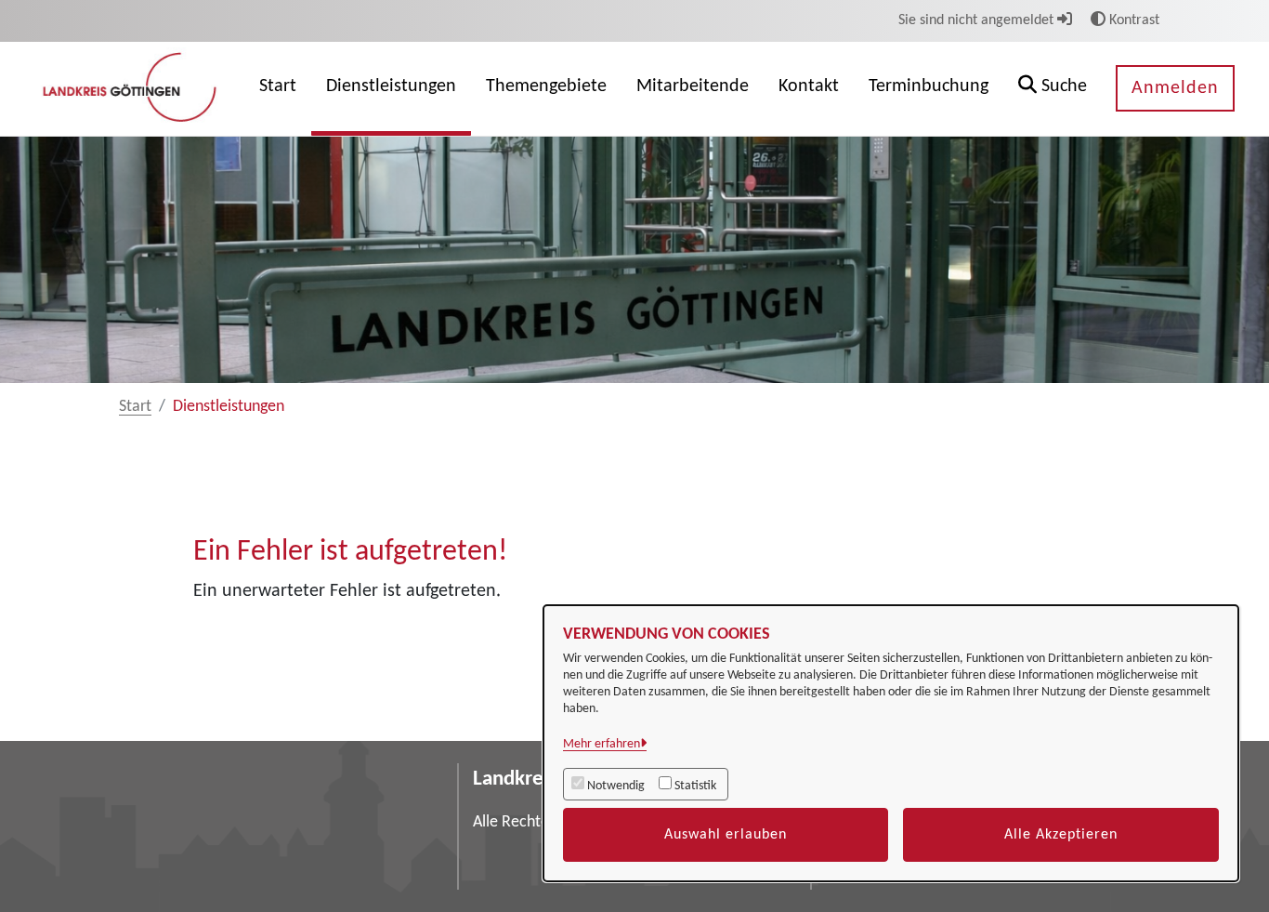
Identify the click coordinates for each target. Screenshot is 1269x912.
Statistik (695, 786)
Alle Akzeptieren (1061, 834)
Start (135, 407)
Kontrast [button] (1132, 20)
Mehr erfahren (601, 744)
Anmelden (1175, 88)
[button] (1052, 89)
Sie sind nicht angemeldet (977, 20)
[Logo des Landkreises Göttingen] (131, 88)
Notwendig (616, 786)
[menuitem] (277, 89)
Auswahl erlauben (725, 834)
